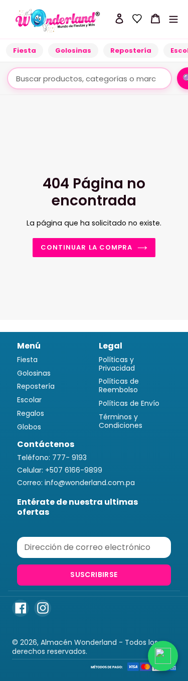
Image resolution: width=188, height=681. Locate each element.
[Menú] (173, 19)
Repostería (130, 50)
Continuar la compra (86, 247)
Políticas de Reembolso (119, 385)
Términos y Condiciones (120, 421)
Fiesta (24, 50)
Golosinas (73, 50)
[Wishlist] (137, 19)
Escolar (29, 400)
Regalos (30, 413)
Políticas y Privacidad (117, 364)
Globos (29, 427)
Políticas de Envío (129, 403)
